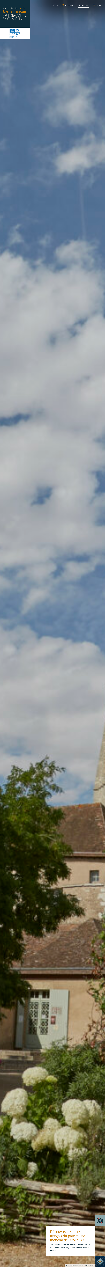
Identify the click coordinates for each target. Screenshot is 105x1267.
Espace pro (83, 5)
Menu (97, 5)
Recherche (68, 5)
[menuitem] (53, 5)
